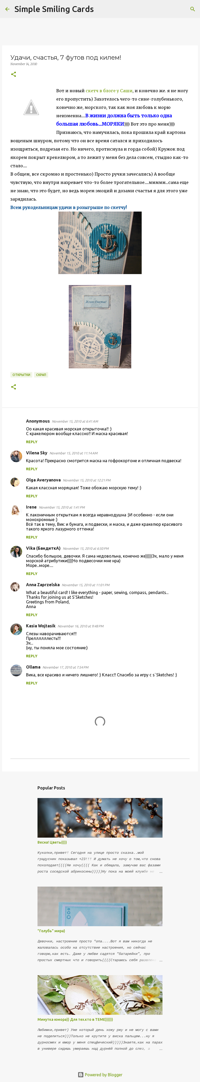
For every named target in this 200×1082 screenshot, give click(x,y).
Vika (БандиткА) (43, 548)
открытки (21, 374)
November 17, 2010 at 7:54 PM (65, 667)
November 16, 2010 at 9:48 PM (80, 626)
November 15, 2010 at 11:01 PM (85, 585)
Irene (31, 507)
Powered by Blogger (103, 1074)
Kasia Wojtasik (40, 625)
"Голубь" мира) (51, 931)
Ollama (33, 667)
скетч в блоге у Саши (109, 90)
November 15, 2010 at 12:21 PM (86, 480)
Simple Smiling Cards (54, 9)
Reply (32, 442)
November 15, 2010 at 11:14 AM (73, 453)
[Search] (101, 9)
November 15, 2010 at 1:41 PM (62, 507)
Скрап (41, 374)
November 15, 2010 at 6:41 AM (75, 421)
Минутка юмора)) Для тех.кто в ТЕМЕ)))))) (75, 1019)
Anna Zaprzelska (43, 584)
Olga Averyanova (43, 480)
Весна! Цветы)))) (52, 842)
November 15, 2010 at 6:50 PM (86, 548)
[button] (13, 74)
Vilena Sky (36, 452)
